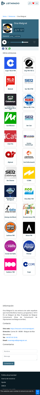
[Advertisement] (20, 10)
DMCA (3, 386)
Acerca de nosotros (8, 379)
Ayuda (3, 382)
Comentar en (8, 363)
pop (11, 36)
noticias (17, 36)
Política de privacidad (8, 375)
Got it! (38, 392)
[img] (37, 3)
